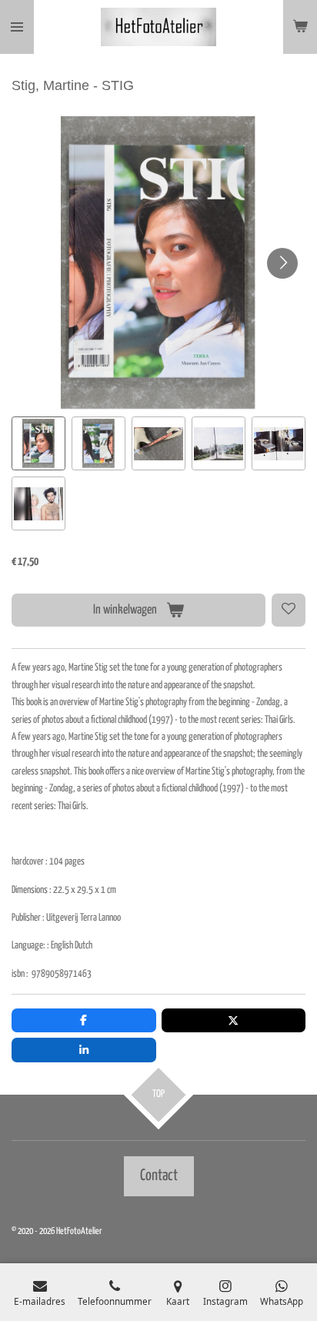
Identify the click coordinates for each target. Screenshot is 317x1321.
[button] (38, 443)
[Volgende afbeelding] (282, 263)
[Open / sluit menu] (17, 27)
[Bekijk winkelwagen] (300, 27)
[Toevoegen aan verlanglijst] (288, 610)
